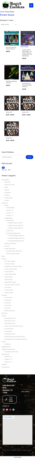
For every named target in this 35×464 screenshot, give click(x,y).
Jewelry (4, 341)
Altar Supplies (5, 179)
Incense (4, 316)
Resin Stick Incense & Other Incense (15, 336)
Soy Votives (8, 287)
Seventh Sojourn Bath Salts (14, 251)
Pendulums (8, 300)
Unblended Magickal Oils (13, 233)
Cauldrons (8, 192)
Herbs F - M (10, 212)
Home (2, 12)
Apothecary (5, 203)
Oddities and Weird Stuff (8, 349)
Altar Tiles (7, 182)
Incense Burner (9, 328)
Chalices (7, 195)
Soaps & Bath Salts (10, 248)
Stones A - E (8, 356)
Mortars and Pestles (10, 243)
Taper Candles (9, 290)
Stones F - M (8, 359)
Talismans (7, 344)
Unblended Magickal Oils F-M (16, 238)
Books (3, 256)
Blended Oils (10, 220)
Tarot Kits (7, 308)
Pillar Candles (8, 277)
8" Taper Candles (9, 263)
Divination (4, 295)
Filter (3, 167)
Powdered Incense (10, 334)
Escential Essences (10, 323)
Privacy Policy (17, 457)
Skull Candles (8, 279)
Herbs (6, 205)
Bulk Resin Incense (10, 320)
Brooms (7, 190)
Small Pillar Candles (10, 282)
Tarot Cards (8, 305)
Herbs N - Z (10, 215)
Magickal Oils (8, 218)
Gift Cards (4, 313)
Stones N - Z (8, 362)
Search (30, 157)
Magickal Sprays (6, 346)
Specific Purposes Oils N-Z (15, 228)
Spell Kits (4, 364)
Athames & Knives (10, 184)
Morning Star (8, 331)
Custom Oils (10, 230)
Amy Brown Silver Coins (11, 351)
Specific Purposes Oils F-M (15, 225)
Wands (7, 200)
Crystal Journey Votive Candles (13, 266)
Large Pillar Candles (10, 274)
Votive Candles (9, 292)
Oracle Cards (8, 297)
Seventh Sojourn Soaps (13, 253)
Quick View (11, 44)
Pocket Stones (5, 354)
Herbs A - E (10, 210)
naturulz (7, 246)
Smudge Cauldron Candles (12, 284)
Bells (6, 187)
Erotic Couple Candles (11, 269)
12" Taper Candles (10, 261)
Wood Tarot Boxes (10, 310)
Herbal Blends (10, 207)
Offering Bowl (8, 197)
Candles (4, 259)
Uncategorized (6, 367)
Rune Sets (8, 302)
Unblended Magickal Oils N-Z (16, 240)
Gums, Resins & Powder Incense (14, 326)
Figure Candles (9, 271)
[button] (25, 395)
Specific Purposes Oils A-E (15, 222)
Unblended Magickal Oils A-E (16, 235)
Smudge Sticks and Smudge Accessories (16, 339)
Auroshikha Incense (10, 318)
